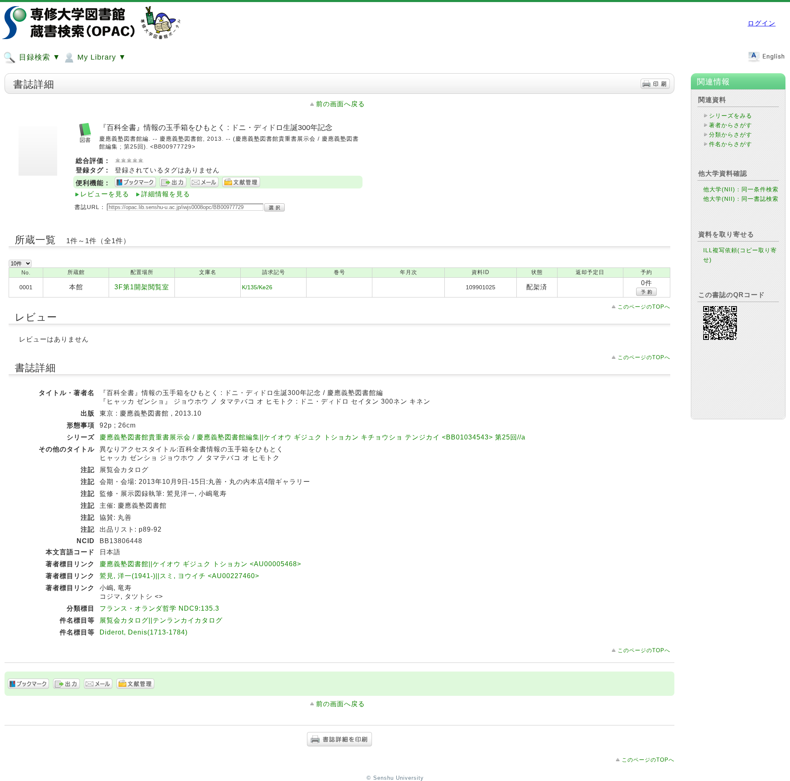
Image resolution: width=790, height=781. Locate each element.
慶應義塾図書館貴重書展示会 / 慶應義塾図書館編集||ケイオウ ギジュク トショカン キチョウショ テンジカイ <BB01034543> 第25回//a (312, 437)
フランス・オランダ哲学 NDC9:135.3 (159, 608)
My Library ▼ (100, 57)
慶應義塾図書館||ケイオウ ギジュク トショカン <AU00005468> (200, 563)
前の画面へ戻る (340, 103)
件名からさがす (730, 144)
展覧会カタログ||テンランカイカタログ (161, 620)
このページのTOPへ (644, 307)
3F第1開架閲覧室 (141, 287)
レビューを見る (104, 194)
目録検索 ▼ (38, 57)
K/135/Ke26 (257, 287)
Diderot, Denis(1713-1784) (144, 632)
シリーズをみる (730, 115)
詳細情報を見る (165, 194)
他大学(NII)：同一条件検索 (740, 189)
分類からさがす (730, 134)
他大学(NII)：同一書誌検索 (740, 198)
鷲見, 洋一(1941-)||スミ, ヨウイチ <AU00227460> (179, 575)
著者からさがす (730, 125)
